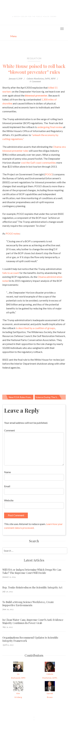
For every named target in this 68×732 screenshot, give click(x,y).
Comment (9, 430)
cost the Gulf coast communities (38, 162)
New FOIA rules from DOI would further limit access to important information (21, 397)
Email (7, 486)
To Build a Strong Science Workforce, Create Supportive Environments (28, 603)
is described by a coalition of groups (35, 328)
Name (7, 472)
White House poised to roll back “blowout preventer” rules (34, 69)
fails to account (10, 272)
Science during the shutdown (51, 397)
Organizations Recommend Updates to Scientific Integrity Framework (30, 639)
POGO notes (13, 233)
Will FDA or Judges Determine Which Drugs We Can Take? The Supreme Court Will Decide (31, 571)
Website (8, 500)
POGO (49, 174)
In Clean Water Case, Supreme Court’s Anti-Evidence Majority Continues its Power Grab (32, 621)
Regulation (34, 58)
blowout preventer (36, 95)
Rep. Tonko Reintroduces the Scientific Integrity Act (32, 587)
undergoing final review (50, 127)
